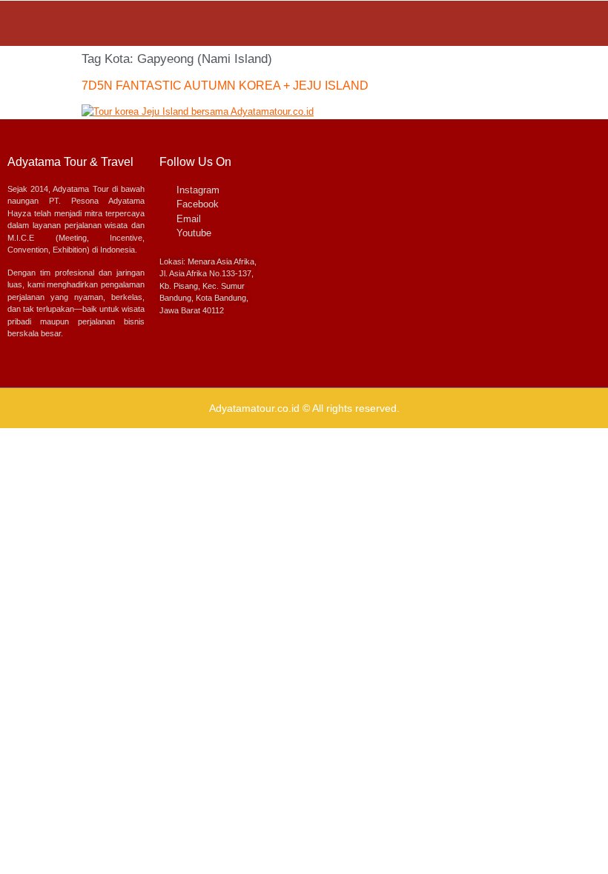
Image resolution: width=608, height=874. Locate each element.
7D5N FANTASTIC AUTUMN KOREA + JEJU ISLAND (225, 85)
